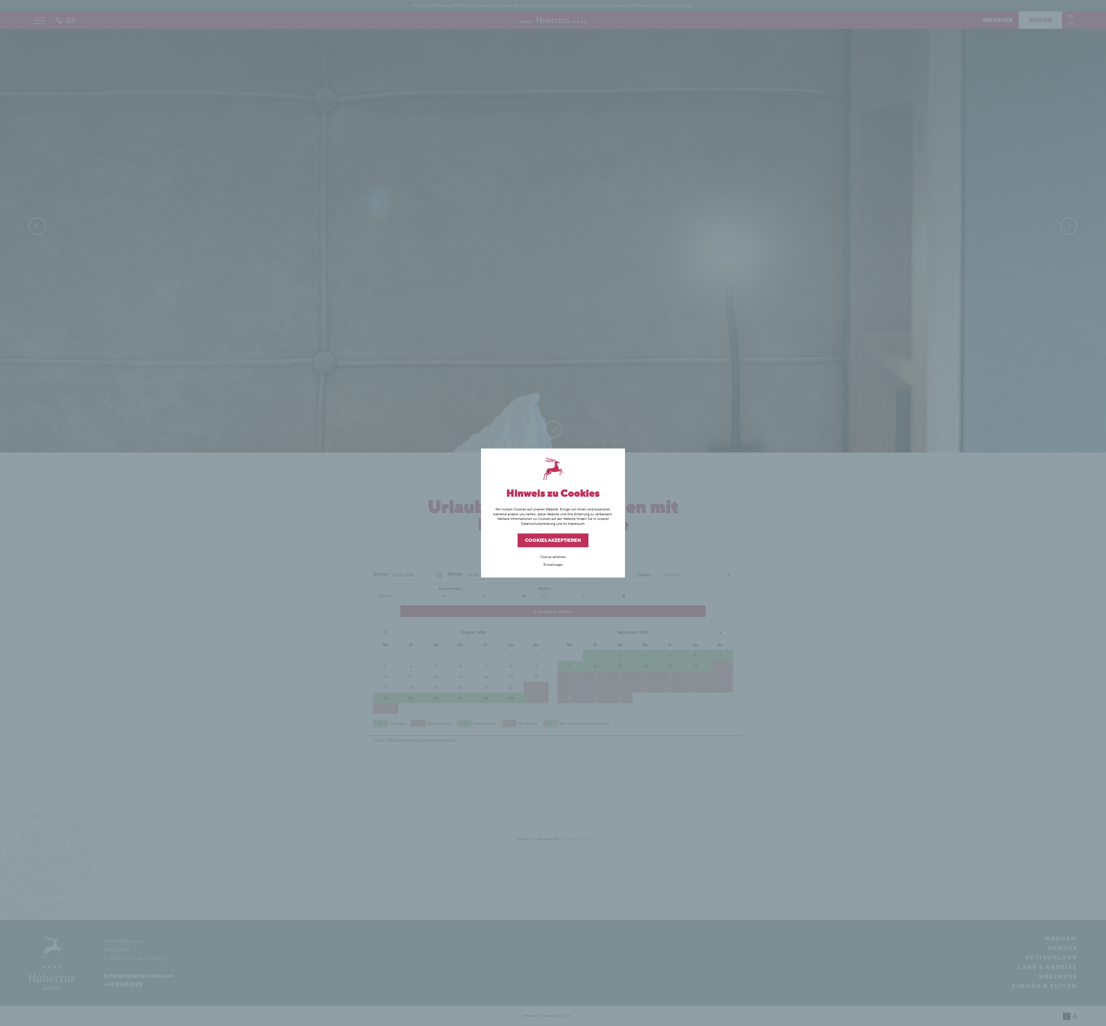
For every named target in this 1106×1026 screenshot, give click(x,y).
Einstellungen (553, 565)
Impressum (576, 523)
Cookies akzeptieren (553, 540)
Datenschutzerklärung (538, 523)
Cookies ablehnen (553, 557)
